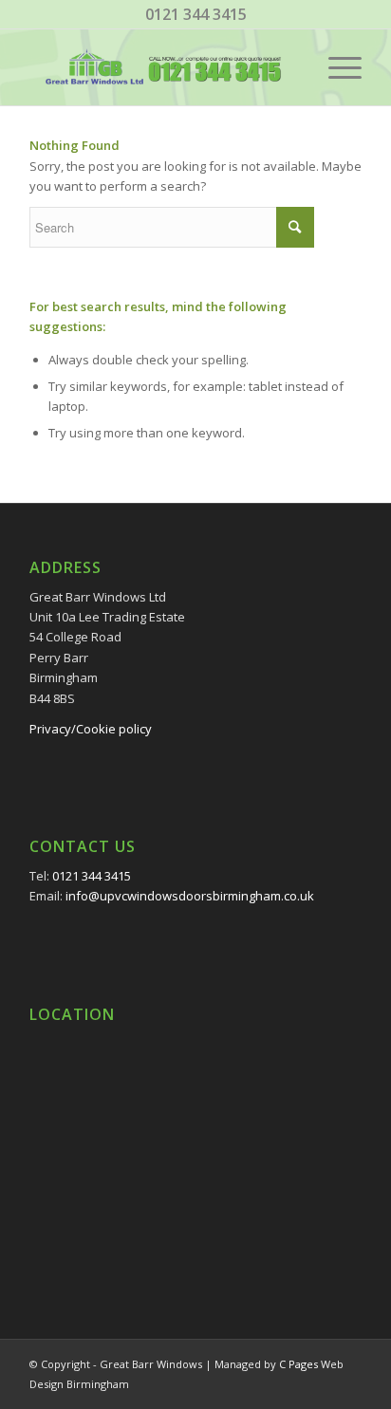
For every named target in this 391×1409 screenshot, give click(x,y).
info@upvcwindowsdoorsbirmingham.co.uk (189, 895)
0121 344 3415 (196, 14)
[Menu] (335, 67)
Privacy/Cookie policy (90, 728)
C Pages (298, 1364)
